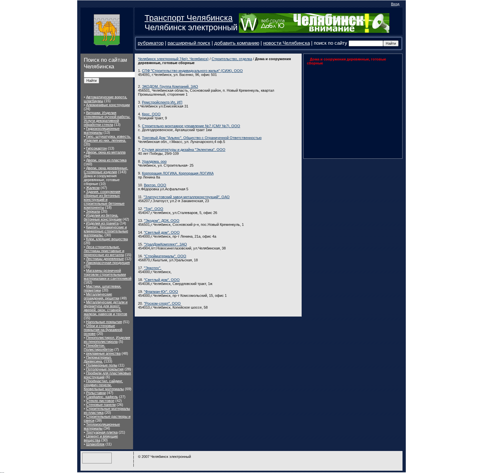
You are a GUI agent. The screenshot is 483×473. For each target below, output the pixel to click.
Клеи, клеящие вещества (107, 239)
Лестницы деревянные (105, 259)
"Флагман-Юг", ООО (161, 292)
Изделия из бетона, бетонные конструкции (103, 217)
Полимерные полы (101, 365)
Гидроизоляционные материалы (102, 130)
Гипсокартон (96, 148)
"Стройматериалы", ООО (165, 256)
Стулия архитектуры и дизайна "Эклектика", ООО (183, 150)
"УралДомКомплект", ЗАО (165, 244)
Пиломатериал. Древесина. (98, 359)
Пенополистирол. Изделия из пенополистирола (107, 339)
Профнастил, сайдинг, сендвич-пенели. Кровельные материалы (104, 385)
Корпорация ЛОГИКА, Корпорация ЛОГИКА (178, 173)
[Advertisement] (348, 110)
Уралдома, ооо (154, 161)
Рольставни (96, 393)
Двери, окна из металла (106, 152)
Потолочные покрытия (105, 369)
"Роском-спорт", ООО (162, 303)
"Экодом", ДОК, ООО (161, 221)
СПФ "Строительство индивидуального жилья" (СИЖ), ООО (192, 71)
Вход (395, 4)
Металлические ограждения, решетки (101, 296)
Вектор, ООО (155, 185)
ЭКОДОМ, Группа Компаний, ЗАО (170, 86)
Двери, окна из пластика (106, 160)
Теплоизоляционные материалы (102, 426)
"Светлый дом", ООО (162, 232)
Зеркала (93, 211)
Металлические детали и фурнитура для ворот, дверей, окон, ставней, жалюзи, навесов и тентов (105, 308)
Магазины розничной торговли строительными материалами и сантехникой (107, 274)
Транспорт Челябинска (189, 17)
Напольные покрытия (104, 322)
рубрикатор (151, 43)
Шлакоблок (95, 444)
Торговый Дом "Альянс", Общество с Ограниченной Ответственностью (202, 138)
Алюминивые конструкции (108, 105)
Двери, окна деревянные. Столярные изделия (106, 170)
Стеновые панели (101, 405)
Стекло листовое (100, 401)
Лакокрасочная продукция (108, 263)
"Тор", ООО (153, 209)
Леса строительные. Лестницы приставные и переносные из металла (104, 251)
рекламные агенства (103, 353)
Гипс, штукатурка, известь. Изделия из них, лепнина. (107, 138)
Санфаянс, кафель (102, 397)
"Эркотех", (152, 268)
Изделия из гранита (102, 223)
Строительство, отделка (232, 59)
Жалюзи (93, 188)
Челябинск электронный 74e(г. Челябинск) (173, 59)
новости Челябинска (286, 43)
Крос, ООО (151, 114)
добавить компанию (236, 43)
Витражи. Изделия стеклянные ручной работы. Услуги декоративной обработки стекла (107, 119)
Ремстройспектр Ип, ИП (162, 102)
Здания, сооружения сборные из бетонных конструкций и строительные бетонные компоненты (104, 199)
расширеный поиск (189, 43)
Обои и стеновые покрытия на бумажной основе (103, 330)
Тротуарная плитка (102, 432)
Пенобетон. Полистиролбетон (98, 347)
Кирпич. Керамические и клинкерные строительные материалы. (106, 231)
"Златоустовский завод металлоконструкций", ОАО (187, 197)
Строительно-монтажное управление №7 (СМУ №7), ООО (191, 126)
